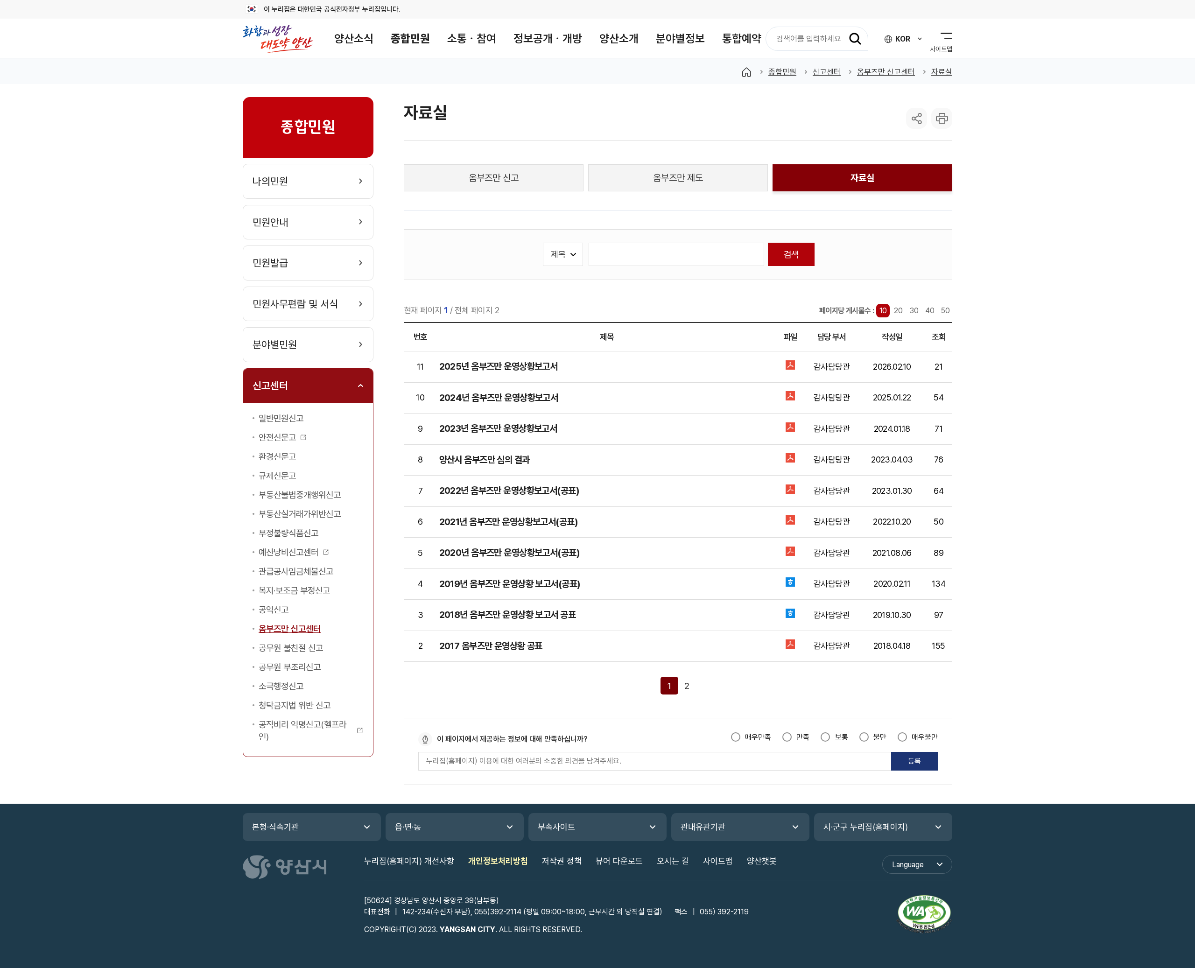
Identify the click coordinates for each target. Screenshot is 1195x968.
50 (945, 310)
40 (930, 310)
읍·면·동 (408, 827)
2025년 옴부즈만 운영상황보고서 (498, 366)
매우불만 (925, 737)
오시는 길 (673, 861)
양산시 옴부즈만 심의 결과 (484, 459)
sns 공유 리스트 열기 (916, 118)
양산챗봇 (762, 861)
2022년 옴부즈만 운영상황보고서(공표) (509, 490)
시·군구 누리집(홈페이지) (865, 827)
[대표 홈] (746, 71)
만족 (802, 737)
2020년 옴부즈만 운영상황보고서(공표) (509, 552)
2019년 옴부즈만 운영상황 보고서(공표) (510, 583)
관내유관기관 (703, 827)
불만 (879, 737)
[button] (353, 38)
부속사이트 (556, 827)
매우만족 (758, 737)
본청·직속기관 (275, 827)
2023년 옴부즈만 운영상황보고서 (498, 428)
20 (898, 310)
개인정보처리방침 (498, 861)
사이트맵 (718, 861)
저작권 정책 (562, 861)
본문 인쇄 (941, 118)
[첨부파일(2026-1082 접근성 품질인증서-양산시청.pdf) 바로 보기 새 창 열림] (924, 915)
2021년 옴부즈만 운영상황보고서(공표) (508, 521)
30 (914, 310)
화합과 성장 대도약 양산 (278, 38)
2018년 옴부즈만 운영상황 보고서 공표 (507, 614)
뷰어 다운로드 (619, 861)
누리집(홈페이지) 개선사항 (409, 861)
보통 (841, 737)
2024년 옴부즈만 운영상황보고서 (498, 397)
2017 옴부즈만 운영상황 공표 (490, 646)
